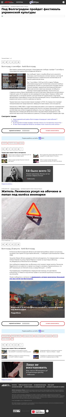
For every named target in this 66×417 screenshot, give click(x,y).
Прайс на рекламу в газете (25, 385)
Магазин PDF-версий (17, 386)
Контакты (14, 385)
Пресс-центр (51, 385)
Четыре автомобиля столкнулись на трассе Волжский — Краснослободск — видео (51, 351)
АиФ (11, 58)
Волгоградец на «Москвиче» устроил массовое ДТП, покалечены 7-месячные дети (19, 351)
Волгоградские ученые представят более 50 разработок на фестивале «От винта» (51, 155)
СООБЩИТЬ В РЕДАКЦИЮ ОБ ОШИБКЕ (55, 386)
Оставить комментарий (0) (52, 130)
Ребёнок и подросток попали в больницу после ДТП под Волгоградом (18, 356)
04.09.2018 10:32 (5, 6)
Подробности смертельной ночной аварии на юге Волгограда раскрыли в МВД (51, 356)
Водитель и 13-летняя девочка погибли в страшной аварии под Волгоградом (37, 308)
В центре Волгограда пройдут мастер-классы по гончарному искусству (37, 122)
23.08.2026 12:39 (5, 188)
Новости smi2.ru (7, 184)
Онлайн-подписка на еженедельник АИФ (34, 386)
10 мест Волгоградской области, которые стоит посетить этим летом (36, 124)
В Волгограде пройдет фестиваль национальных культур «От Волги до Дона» (51, 160)
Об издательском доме (40, 385)
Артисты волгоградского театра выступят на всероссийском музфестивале (19, 155)
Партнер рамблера (26, 410)
